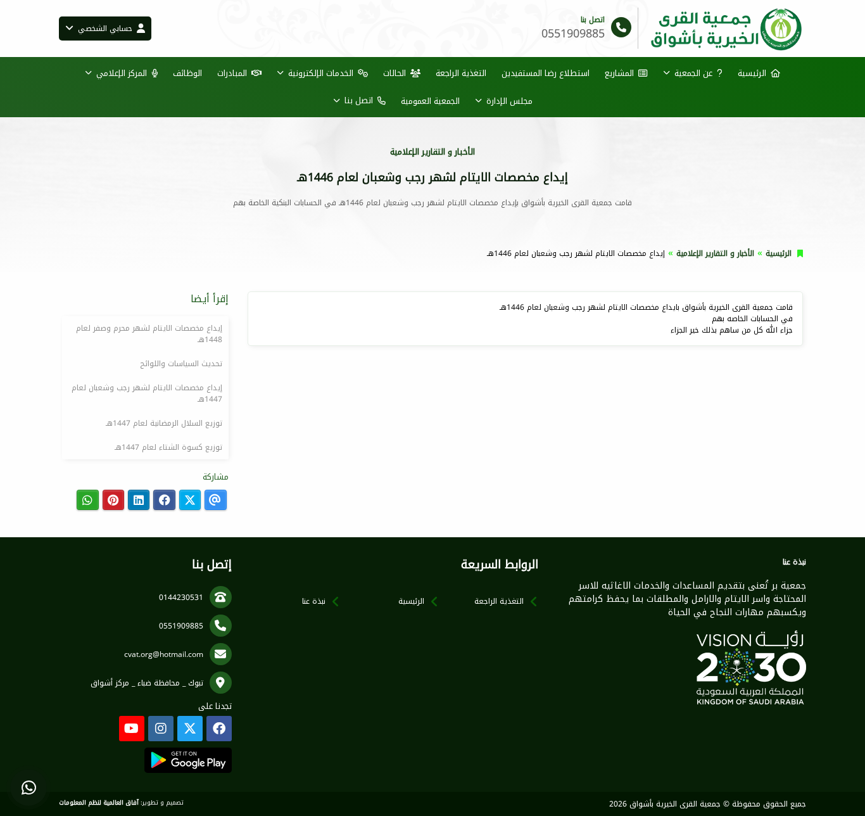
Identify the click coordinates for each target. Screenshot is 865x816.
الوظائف (187, 73)
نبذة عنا (313, 601)
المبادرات (232, 73)
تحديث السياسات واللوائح (181, 364)
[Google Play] (187, 760)
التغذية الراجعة (461, 73)
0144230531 (181, 597)
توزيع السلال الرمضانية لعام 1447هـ (164, 423)
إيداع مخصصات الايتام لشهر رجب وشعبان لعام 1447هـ (147, 393)
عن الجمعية (693, 73)
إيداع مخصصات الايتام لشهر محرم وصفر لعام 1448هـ (149, 334)
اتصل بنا (358, 100)
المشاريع (619, 73)
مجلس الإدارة (509, 101)
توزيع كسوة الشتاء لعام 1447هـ (168, 447)
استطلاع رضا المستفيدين (546, 73)
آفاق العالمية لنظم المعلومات (99, 802)
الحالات (394, 73)
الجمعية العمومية (430, 101)
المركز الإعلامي (121, 73)
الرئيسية (752, 73)
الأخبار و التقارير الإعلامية (715, 253)
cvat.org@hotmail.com (163, 654)
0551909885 (181, 626)
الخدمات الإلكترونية (320, 73)
